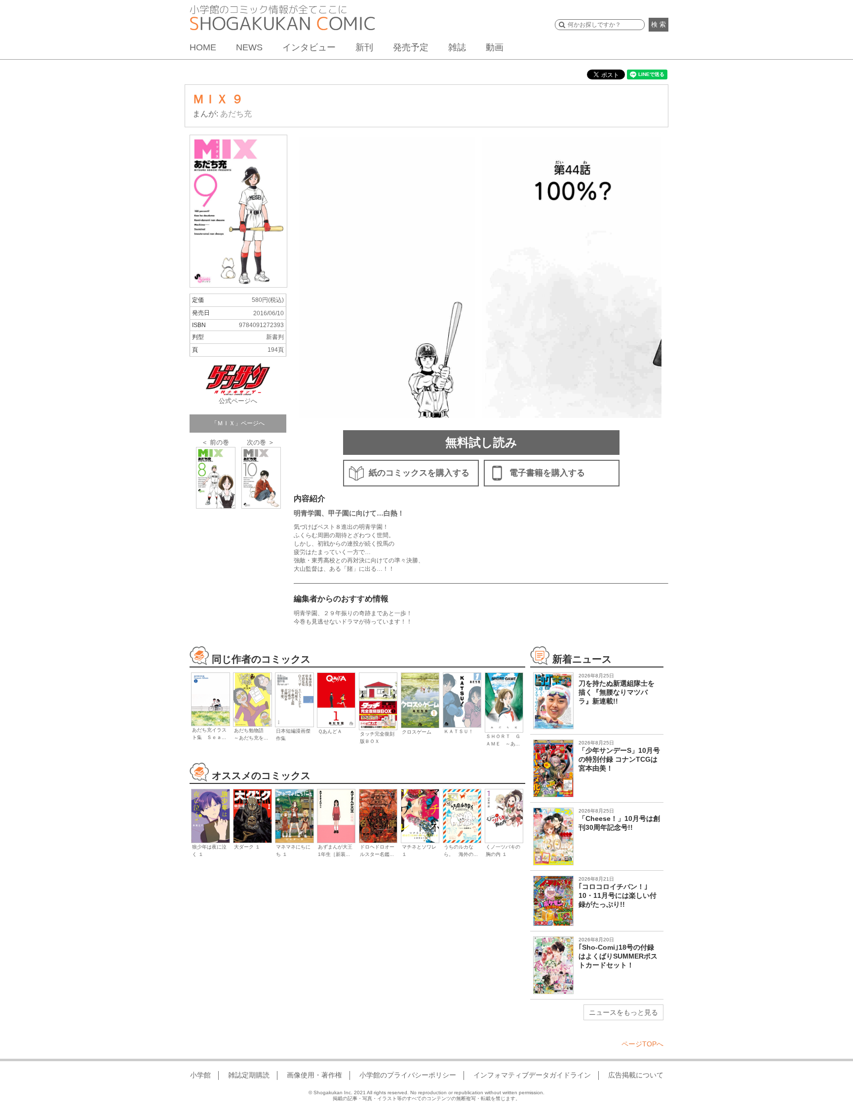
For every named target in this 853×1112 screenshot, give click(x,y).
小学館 (200, 1075)
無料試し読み (481, 442)
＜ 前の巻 (215, 442)
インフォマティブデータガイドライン (532, 1075)
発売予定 (410, 47)
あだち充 (236, 114)
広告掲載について (635, 1075)
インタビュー (309, 47)
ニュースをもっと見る (623, 1012)
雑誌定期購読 (249, 1075)
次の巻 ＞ (260, 442)
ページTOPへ (642, 1044)
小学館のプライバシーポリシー (407, 1075)
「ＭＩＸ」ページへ (238, 423)
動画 (495, 47)
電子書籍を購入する (547, 473)
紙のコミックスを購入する (419, 473)
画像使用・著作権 (314, 1075)
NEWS (249, 47)
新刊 (364, 47)
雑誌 (457, 47)
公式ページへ (238, 401)
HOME (203, 47)
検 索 (658, 24)
